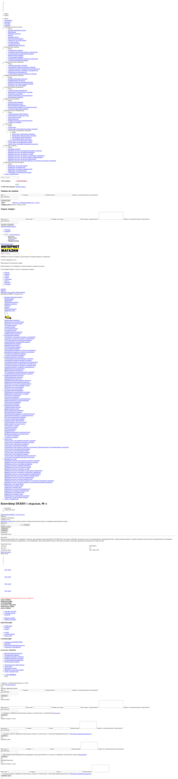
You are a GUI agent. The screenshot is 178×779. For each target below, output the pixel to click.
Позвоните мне (5, 200)
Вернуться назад (6, 552)
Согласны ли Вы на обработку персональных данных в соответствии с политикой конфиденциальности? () (47, 734)
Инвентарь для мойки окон (16, 167)
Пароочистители (13, 37)
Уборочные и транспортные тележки (20, 172)
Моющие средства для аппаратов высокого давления (25, 150)
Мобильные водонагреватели (17, 72)
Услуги (6, 281)
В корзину (26, 525)
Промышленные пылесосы (16, 80)
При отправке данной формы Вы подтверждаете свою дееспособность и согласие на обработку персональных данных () (45, 754)
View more (7, 570)
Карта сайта (8, 635)
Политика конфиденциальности (14, 645)
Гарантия (7, 25)
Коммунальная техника (15, 104)
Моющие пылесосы (14, 33)
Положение (56, 713)
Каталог (7, 272)
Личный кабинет (6, 226)
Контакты (7, 22)
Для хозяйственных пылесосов (21, 139)
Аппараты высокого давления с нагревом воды (23, 70)
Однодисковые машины (15, 57)
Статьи (6, 276)
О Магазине (8, 626)
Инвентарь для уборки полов (17, 170)
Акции (6, 277)
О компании (8, 20)
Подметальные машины (15, 38)
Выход (14, 226)
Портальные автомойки (15, 97)
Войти (3, 244)
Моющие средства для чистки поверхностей (22, 159)
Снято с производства (11, 174)
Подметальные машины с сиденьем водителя (22, 107)
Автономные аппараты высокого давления (21, 67)
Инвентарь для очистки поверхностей (20, 169)
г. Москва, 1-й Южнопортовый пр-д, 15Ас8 (25, 202)
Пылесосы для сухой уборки (17, 40)
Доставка (7, 23)
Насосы (10, 35)
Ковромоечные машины (15, 55)
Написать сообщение (7, 224)
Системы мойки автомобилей (17, 90)
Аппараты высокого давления (17, 65)
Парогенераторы (13, 119)
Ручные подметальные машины (18, 109)
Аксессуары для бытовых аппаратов (23, 134)
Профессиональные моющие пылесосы (20, 82)
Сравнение (4, 528)
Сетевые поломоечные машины (18, 60)
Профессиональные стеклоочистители (20, 120)
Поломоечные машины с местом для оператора (23, 59)
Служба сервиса (9, 634)
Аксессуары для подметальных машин (20, 140)
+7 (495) (10, 674)
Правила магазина (10, 619)
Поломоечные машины (15, 50)
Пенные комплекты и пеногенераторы (20, 95)
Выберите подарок (7, 521)
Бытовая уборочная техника (17, 30)
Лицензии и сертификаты (12, 647)
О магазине (8, 279)
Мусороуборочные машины (17, 105)
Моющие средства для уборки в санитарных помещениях (26, 155)
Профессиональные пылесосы (17, 79)
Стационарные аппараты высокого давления (22, 74)
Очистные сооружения (15, 94)
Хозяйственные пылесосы (16, 45)
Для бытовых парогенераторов (21, 137)
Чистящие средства (14, 149)
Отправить (4, 695)
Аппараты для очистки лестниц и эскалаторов (23, 52)
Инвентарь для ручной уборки (17, 165)
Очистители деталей (14, 117)
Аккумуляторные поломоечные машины (21, 54)
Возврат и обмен (9, 618)
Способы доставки (10, 611)
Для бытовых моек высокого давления (24, 135)
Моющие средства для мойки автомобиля (21, 152)
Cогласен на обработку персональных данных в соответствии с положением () (31, 713)
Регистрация (9, 244)
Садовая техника (13, 42)
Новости (7, 274)
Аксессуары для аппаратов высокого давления (23, 129)
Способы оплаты (9, 613)
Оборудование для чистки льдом (18, 115)
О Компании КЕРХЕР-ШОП (13, 642)
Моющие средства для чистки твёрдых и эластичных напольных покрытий (32, 160)
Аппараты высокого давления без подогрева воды (24, 69)
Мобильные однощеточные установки (20, 92)
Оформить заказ (6, 775)
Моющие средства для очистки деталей (20, 154)
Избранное (4, 530)
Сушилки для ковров (14, 122)
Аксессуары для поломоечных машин (20, 142)
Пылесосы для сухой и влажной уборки (20, 84)
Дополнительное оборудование (18, 114)
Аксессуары (12, 127)
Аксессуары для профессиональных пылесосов (23, 144)
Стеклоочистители (14, 43)
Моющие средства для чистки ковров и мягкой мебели (25, 157)
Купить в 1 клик (5, 526)
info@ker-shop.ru (20, 186)
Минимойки (12, 32)
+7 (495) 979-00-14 (14, 234)
